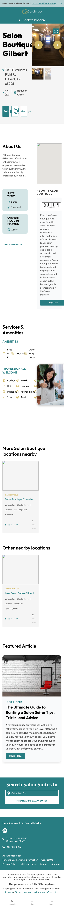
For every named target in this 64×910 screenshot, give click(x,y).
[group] (48, 45)
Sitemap (56, 863)
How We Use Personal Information (20, 859)
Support (44, 863)
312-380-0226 (14, 846)
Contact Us (47, 859)
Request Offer (22, 92)
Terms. (18, 892)
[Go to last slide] (38, 45)
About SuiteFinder (11, 855)
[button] (37, 74)
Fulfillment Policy (28, 863)
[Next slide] (57, 45)
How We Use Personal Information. (41, 892)
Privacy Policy (9, 863)
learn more (10, 524)
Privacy (9, 892)
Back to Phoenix (33, 20)
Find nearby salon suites (32, 800)
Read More (15, 755)
